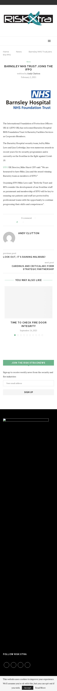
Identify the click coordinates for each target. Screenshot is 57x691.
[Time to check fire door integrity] (28, 302)
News (19, 52)
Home (6, 52)
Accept (27, 687)
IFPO (5, 167)
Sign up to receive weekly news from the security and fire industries (28, 374)
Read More (40, 688)
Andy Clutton (33, 73)
